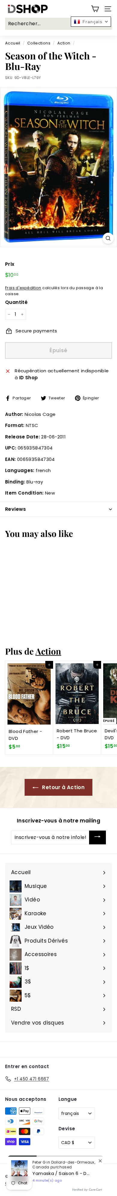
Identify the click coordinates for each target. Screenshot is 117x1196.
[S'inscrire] (97, 837)
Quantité (16, 302)
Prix (10, 264)
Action (63, 43)
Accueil (12, 43)
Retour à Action (63, 787)
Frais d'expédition (23, 287)
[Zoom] (108, 238)
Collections (38, 43)
